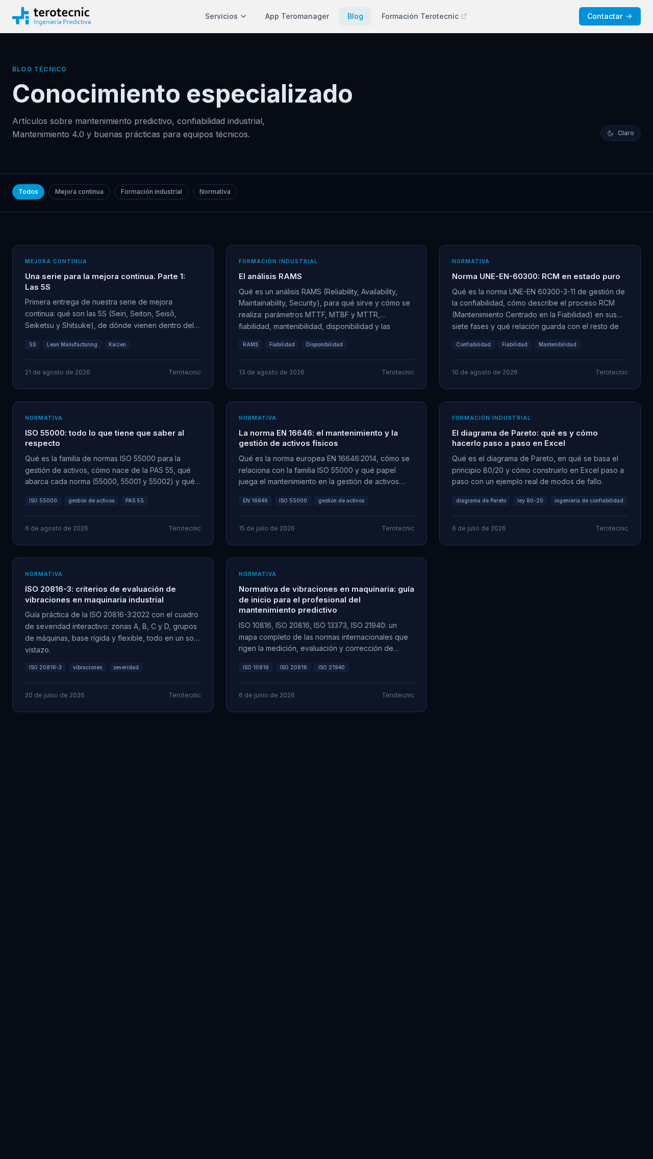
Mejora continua (79, 191)
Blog (355, 16)
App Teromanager (297, 16)
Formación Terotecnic (420, 16)
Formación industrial (151, 191)
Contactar (604, 16)
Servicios (221, 16)
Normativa (215, 191)
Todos (28, 191)
